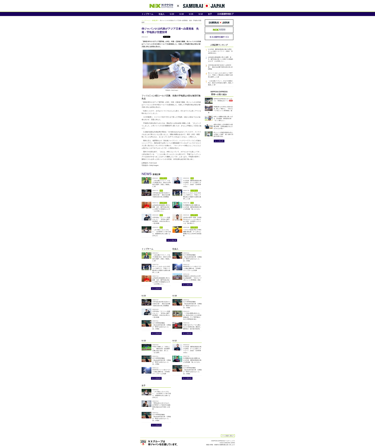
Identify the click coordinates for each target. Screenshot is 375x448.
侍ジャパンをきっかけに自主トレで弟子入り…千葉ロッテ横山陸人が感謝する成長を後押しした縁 (220, 75)
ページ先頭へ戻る (227, 435)
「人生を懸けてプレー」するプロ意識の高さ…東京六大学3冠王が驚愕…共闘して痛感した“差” (220, 83)
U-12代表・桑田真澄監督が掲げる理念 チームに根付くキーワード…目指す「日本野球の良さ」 (220, 51)
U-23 (172, 14)
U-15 (191, 14)
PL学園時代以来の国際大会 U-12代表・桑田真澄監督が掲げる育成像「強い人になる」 (192, 207)
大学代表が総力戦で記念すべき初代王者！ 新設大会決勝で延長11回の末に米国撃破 (161, 195)
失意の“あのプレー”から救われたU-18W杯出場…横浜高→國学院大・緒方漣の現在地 (192, 327)
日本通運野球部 (224, 14)
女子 (210, 14)
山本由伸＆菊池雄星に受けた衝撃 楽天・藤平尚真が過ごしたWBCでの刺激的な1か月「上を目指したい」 (220, 59)
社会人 (162, 14)
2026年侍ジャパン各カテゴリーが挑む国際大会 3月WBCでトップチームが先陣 (192, 268)
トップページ (146, 20)
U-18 (181, 14)
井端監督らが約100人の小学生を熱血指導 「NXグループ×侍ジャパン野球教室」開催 (192, 278)
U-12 (201, 14)
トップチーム (147, 14)
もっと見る (171, 240)
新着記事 (155, 20)
